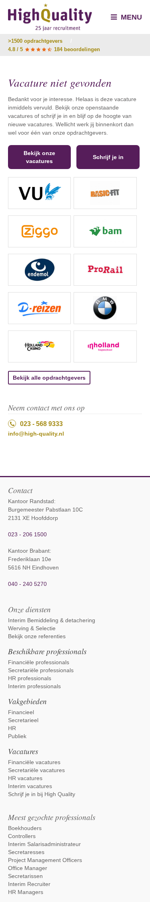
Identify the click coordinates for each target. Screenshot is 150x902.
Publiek (17, 736)
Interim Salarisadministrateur (44, 844)
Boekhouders (25, 828)
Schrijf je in (108, 157)
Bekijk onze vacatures (39, 157)
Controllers (22, 836)
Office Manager (27, 868)
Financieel (21, 712)
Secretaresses (26, 852)
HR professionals (29, 678)
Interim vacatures (30, 786)
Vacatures (23, 751)
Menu (130, 17)
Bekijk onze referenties (37, 636)
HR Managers (25, 892)
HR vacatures (25, 778)
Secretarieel (23, 720)
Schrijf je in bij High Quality (41, 794)
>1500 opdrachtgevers (35, 41)
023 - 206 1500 (27, 534)
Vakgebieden (27, 701)
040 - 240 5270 (27, 584)
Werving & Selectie (32, 628)
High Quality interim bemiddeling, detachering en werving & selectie (50, 17)
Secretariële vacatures (36, 770)
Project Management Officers (45, 860)
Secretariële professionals (41, 670)
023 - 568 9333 (41, 423)
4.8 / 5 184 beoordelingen (54, 49)
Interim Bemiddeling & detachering (51, 620)
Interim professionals (34, 686)
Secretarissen (25, 876)
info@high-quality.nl (36, 433)
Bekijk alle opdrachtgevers (49, 377)
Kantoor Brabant (29, 551)
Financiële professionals (38, 662)
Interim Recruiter (29, 884)
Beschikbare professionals (47, 651)
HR (12, 728)
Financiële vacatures (34, 762)
